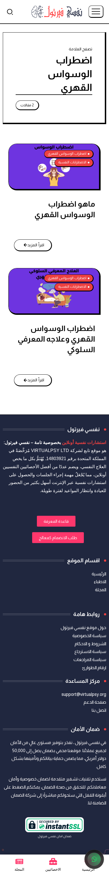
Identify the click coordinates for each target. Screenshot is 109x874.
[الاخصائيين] (53, 861)
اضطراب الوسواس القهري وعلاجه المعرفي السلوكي (56, 339)
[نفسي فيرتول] (56, 11)
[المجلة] (19, 861)
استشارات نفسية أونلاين (84, 442)
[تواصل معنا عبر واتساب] (94, 859)
